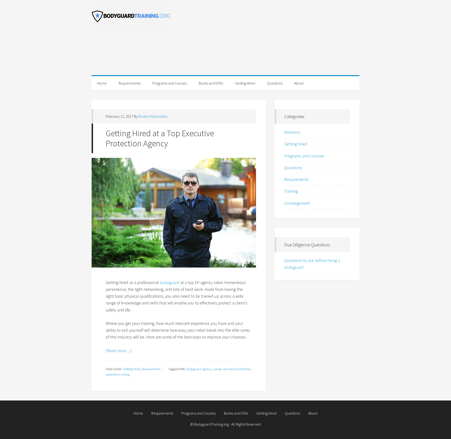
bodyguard (169, 282)
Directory (292, 132)
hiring (125, 374)
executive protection (236, 369)
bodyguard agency (198, 369)
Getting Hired (131, 369)
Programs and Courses (304, 156)
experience (113, 374)
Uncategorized (297, 203)
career (217, 369)
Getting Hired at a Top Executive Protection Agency (160, 138)
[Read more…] (119, 350)
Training (291, 191)
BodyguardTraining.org (134, 16)
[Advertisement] (272, 42)
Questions (293, 167)
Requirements (151, 369)
